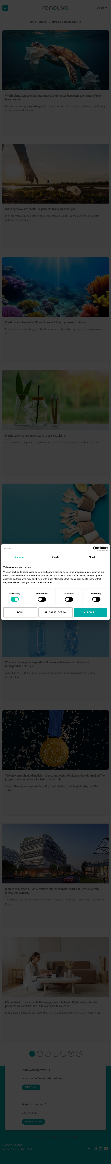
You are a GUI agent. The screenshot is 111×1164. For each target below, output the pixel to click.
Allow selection (55, 612)
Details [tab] (55, 557)
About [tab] (92, 557)
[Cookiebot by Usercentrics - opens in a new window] (95, 548)
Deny (20, 612)
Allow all (90, 612)
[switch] (42, 599)
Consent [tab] (19, 557)
